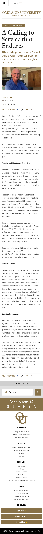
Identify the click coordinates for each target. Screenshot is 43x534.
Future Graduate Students (21, 450)
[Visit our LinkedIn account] (24, 406)
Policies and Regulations (21, 496)
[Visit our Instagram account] (8, 406)
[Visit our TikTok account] (13, 406)
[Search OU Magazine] (38, 392)
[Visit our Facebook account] (30, 406)
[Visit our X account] (35, 406)
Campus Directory (21, 472)
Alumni (21, 453)
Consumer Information (21, 499)
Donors (21, 456)
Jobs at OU (21, 475)
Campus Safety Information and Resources (21, 480)
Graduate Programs (21, 437)
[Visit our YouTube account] (19, 406)
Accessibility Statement (21, 490)
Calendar (21, 469)
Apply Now (20, 510)
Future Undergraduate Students (21, 447)
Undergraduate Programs (21, 432)
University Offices (21, 477)
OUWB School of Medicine (21, 434)
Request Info (20, 522)
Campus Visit (20, 516)
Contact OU (21, 466)
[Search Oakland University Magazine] (4, 3)
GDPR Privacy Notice (21, 493)
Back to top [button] (22, 383)
